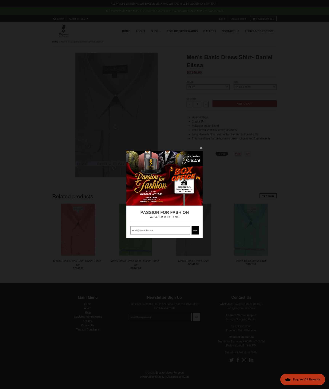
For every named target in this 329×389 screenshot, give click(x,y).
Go (195, 230)
